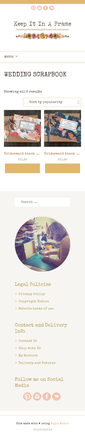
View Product (22, 168)
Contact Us (28, 341)
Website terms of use (36, 308)
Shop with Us (30, 348)
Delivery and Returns (37, 363)
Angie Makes (60, 423)
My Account (28, 355)
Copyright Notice (34, 301)
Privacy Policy (32, 294)
